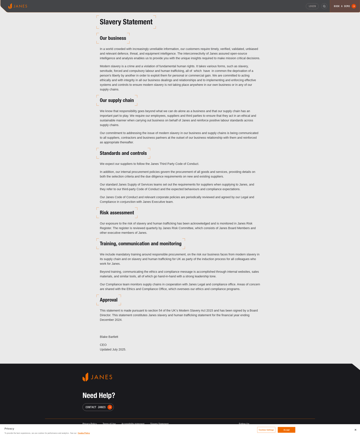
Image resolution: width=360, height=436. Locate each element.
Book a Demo (342, 6)
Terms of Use (109, 424)
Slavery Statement (159, 424)
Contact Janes (96, 407)
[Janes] (17, 6)
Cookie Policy (84, 433)
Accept (287, 430)
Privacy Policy (90, 424)
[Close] (355, 430)
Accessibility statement (133, 424)
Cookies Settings (266, 430)
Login (312, 6)
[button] (324, 6)
